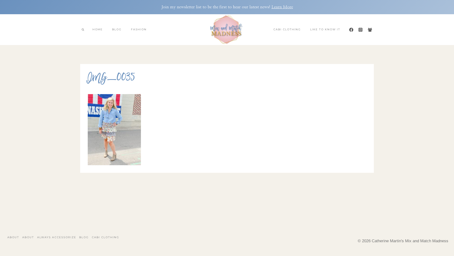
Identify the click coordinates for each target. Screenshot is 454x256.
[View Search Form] (82, 29)
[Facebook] (351, 30)
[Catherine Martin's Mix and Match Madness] (227, 30)
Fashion (139, 29)
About (13, 237)
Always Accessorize (56, 237)
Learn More (282, 7)
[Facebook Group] (370, 30)
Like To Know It (325, 29)
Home (97, 29)
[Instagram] (361, 30)
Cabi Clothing (287, 29)
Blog (117, 29)
